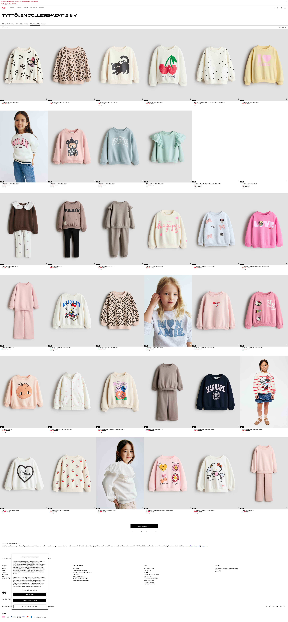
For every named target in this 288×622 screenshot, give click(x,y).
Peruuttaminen (149, 582)
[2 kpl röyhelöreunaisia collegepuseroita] (216, 146)
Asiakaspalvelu (149, 568)
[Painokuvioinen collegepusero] (72, 65)
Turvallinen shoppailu (151, 578)
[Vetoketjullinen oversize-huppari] (72, 392)
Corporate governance (80, 578)
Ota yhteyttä (148, 576)
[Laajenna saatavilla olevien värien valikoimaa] (51, 105)
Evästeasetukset (149, 584)
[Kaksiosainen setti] (72, 229)
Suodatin (281, 27)
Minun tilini (147, 570)
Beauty (41, 8)
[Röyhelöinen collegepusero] (168, 146)
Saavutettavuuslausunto (81, 580)
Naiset (12, 8)
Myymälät (147, 572)
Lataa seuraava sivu (144, 526)
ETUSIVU (4, 558)
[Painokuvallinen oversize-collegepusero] (264, 229)
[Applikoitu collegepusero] (168, 229)
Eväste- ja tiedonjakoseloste (30, 590)
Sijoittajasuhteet (79, 576)
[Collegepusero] (24, 392)
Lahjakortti (6, 578)
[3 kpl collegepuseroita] (264, 146)
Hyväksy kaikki (30, 594)
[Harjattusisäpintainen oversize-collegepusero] (216, 65)
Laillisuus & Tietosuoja (151, 574)
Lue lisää (218, 571)
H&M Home (33, 8)
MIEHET (19, 8)
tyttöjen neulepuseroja (194, 546)
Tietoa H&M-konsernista (80, 570)
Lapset (26, 8)
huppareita (204, 546)
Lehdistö (76, 574)
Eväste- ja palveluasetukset (30, 606)
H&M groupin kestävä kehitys (82, 572)
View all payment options (40, 617)
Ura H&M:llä (76, 568)
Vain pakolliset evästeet (30, 600)
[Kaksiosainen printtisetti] (24, 229)
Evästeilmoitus (149, 580)
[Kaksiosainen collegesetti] (120, 229)
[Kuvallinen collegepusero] (24, 65)
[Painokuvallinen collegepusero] (216, 229)
